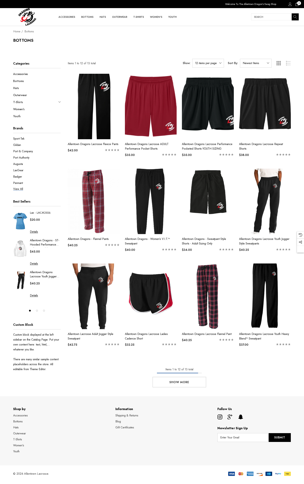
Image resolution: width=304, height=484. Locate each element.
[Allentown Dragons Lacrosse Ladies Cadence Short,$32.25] (151, 296)
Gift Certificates (124, 427)
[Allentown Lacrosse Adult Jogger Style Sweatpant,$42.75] (94, 296)
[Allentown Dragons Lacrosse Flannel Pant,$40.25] (208, 296)
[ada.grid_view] (278, 63)
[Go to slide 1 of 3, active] (30, 311)
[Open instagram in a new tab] (219, 416)
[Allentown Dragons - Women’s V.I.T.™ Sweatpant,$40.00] (151, 201)
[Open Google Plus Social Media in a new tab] (229, 416)
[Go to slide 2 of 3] (37, 311)
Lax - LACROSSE (40, 213)
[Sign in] (289, 4)
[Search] (295, 16)
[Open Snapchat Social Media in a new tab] (240, 416)
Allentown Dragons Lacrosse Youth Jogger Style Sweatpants (43, 274)
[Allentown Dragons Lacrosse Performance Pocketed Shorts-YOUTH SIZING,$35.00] (208, 106)
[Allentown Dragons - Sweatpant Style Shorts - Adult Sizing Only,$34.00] (208, 201)
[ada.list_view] (288, 63)
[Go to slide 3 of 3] (44, 311)
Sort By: (233, 63)
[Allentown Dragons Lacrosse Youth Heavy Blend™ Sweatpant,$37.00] (265, 296)
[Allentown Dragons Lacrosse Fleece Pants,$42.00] (94, 106)
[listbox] (256, 63)
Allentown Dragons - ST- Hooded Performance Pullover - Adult (44, 243)
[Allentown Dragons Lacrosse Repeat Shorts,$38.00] (265, 106)
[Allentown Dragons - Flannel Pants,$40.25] (94, 201)
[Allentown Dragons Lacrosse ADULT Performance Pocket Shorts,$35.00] (151, 106)
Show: (186, 63)
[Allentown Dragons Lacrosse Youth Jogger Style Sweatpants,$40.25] (265, 201)
